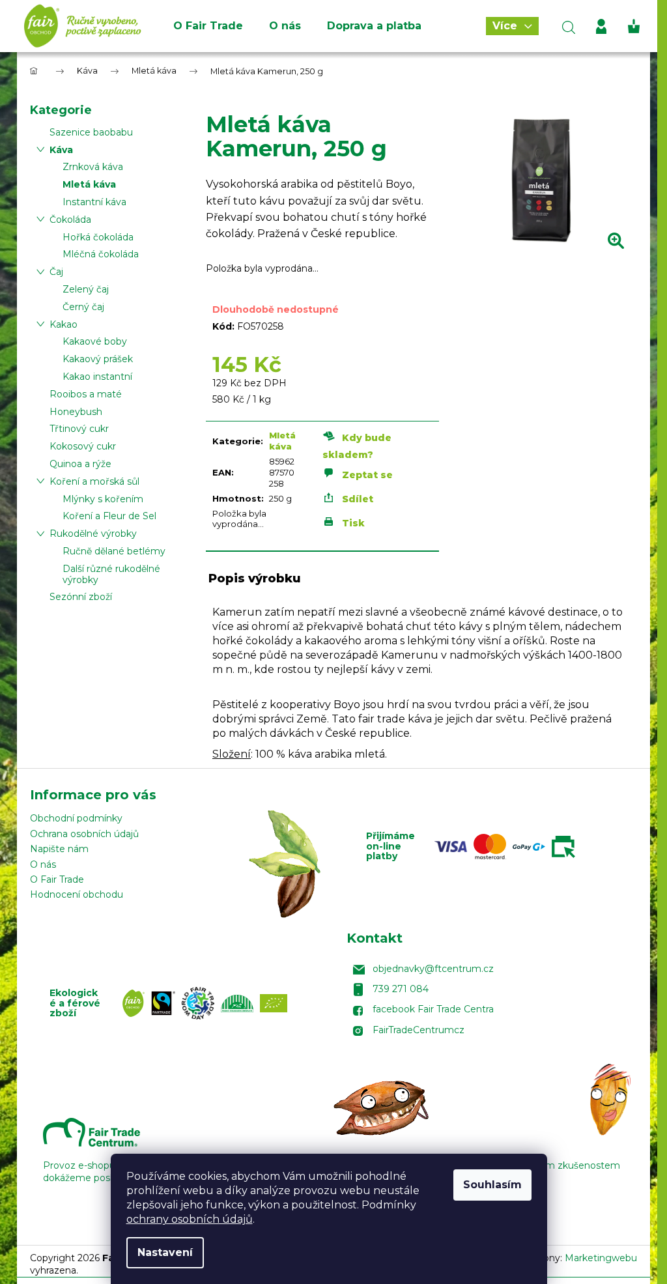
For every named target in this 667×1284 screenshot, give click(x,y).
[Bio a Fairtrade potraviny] (208, 1003)
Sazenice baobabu (91, 132)
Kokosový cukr (83, 446)
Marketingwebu (601, 1258)
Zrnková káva (93, 167)
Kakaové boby (95, 341)
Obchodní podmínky (76, 818)
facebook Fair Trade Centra (433, 1009)
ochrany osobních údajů (189, 1219)
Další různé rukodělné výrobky (111, 574)
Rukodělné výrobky (93, 533)
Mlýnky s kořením (103, 499)
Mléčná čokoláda (101, 254)
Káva (61, 150)
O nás (43, 864)
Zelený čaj (86, 289)
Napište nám (59, 849)
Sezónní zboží (81, 597)
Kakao (64, 324)
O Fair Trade (57, 879)
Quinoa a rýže (80, 464)
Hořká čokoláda (98, 237)
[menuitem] (208, 26)
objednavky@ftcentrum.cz (433, 969)
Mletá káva (89, 184)
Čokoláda (70, 219)
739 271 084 (401, 989)
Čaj (56, 272)
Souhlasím (492, 1184)
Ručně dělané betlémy (114, 551)
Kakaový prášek (98, 359)
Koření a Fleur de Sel (109, 516)
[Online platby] (508, 846)
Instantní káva (94, 202)
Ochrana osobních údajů (84, 834)
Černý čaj (83, 307)
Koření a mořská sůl (94, 481)
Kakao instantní (97, 376)
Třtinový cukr (79, 429)
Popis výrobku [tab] (254, 578)
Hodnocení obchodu (76, 894)
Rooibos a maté (86, 394)
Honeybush (76, 412)
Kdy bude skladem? (356, 446)
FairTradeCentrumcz (418, 1030)
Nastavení (165, 1252)
